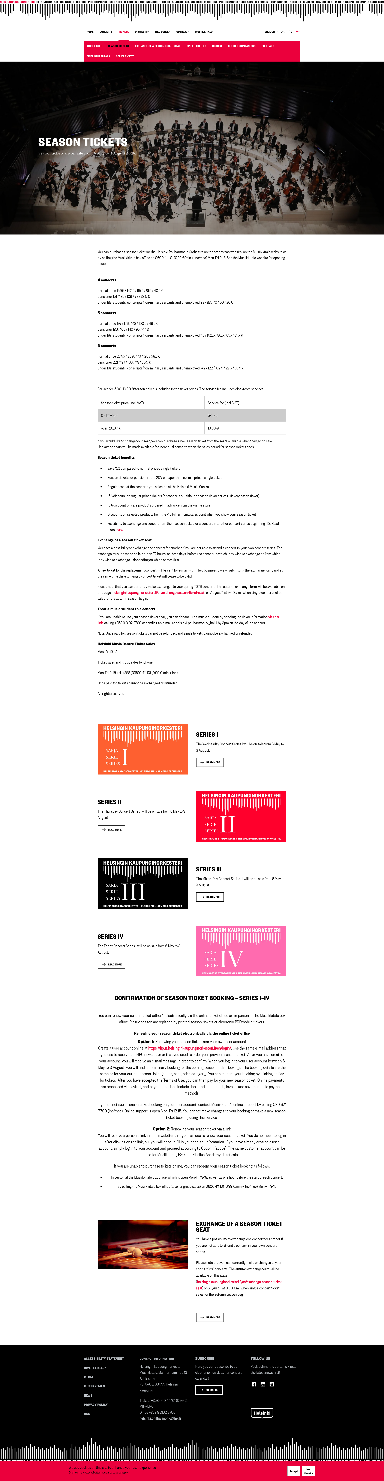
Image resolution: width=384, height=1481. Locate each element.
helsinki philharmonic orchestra (99, 2)
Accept (294, 1471)
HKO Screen (162, 31)
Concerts (106, 31)
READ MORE (213, 762)
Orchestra (142, 31)
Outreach (182, 31)
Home (90, 31)
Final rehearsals (98, 56)
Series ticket (125, 56)
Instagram (263, 1384)
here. (119, 529)
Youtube (272, 1384)
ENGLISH (270, 31)
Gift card (268, 46)
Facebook (254, 1384)
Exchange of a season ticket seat (158, 46)
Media (88, 1377)
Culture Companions (241, 46)
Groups (217, 46)
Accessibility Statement (104, 1358)
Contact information (157, 1358)
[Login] (283, 35)
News (88, 1395)
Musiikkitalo (204, 31)
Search (290, 31)
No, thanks (308, 1471)
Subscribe (212, 1390)
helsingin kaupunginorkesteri (145, 2)
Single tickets (196, 46)
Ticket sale (94, 46)
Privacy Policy (96, 1404)
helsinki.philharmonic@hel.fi (160, 1417)
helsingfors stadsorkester (55, 2)
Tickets (123, 31)
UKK (87, 1413)
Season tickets (118, 46)
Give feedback (95, 1367)
